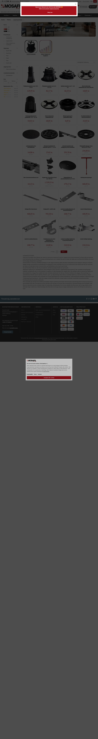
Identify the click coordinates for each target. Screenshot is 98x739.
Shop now (49, 12)
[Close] (75, 4)
